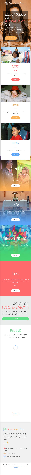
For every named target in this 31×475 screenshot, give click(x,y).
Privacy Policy (12, 466)
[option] (15, 25)
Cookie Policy (19, 466)
